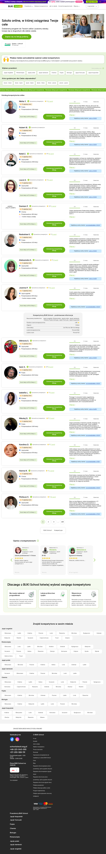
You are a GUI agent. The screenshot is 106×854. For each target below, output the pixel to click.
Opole (86, 651)
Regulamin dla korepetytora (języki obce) (42, 773)
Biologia (69, 72)
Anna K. (25, 550)
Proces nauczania (37, 749)
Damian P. (23, 206)
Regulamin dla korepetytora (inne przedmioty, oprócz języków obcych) (42, 767)
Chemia (54, 72)
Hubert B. (23, 127)
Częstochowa (44, 638)
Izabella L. (23, 392)
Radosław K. (24, 234)
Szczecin (30, 638)
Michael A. (53, 550)
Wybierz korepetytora (41, 6)
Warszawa (8, 633)
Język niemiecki (43, 72)
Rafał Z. (22, 154)
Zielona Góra (9, 656)
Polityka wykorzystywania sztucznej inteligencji (42, 795)
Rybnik (97, 651)
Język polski (31, 72)
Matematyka (20, 72)
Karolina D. (24, 444)
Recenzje (35, 752)
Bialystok (7, 638)
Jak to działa (53, 6)
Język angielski (8, 72)
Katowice (64, 651)
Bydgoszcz (86, 633)
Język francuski (80, 72)
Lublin (19, 633)
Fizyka (61, 72)
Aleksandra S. (25, 260)
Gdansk (99, 633)
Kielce (29, 651)
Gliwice (42, 717)
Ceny (34, 760)
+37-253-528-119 (17, 752)
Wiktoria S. (24, 341)
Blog (34, 763)
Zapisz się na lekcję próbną (16, 37)
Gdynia (67, 638)
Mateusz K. (24, 497)
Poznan (41, 633)
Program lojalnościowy (39, 790)
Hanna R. (23, 470)
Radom (19, 638)
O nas (34, 738)
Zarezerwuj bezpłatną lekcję (54, 116)
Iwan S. (22, 367)
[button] (104, 2)
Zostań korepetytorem (65, 6)
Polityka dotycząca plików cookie (41, 788)
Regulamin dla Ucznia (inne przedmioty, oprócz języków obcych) (42, 778)
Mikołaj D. (23, 418)
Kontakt (35, 741)
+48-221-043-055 (18, 749)
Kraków (30, 633)
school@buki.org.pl (18, 747)
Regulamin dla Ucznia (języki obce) (42, 782)
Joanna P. (23, 288)
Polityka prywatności (38, 785)
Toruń (57, 638)
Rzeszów (62, 633)
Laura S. (22, 180)
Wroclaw (74, 633)
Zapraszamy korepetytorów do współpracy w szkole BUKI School (42, 756)
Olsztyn (52, 651)
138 (62, 522)
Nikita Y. (22, 101)
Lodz (51, 633)
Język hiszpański (93, 72)
